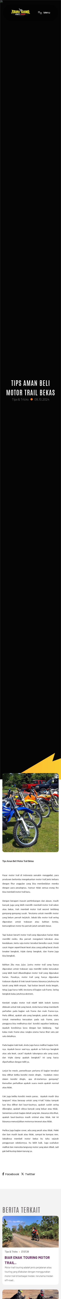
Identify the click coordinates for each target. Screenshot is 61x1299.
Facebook (12, 1174)
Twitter (30, 1174)
